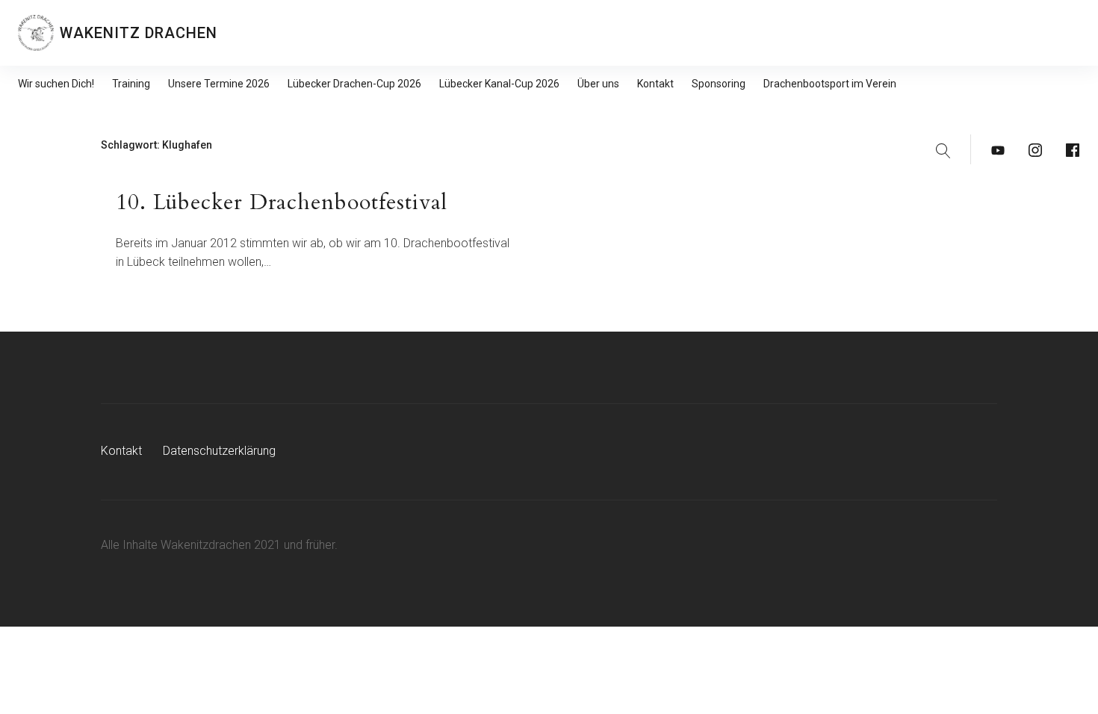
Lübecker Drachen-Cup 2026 (354, 84)
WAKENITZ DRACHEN (138, 32)
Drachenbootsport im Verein (829, 84)
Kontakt (655, 84)
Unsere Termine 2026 (219, 84)
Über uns (598, 84)
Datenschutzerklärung (219, 451)
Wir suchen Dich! (56, 84)
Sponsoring (718, 84)
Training (131, 84)
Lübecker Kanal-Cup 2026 (499, 84)
